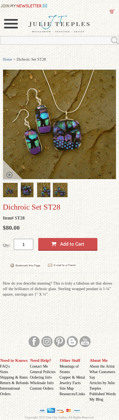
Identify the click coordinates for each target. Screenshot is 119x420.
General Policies (42, 372)
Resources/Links (72, 394)
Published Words (102, 394)
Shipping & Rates (14, 377)
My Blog (96, 399)
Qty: (6, 245)
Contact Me (39, 366)
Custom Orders (41, 388)
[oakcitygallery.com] (24, 5)
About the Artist (102, 366)
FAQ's (5, 366)
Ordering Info (41, 377)
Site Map (67, 388)
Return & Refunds (14, 383)
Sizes (4, 372)
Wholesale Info (42, 383)
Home (7, 59)
